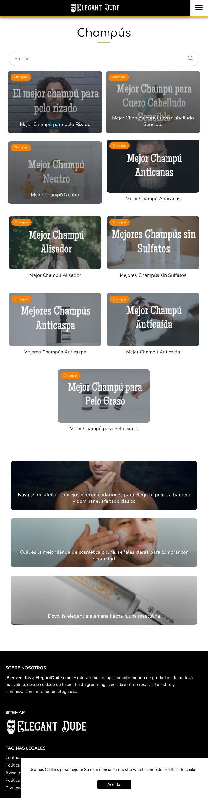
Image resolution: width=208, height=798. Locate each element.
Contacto (14, 758)
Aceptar (114, 784)
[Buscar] (188, 56)
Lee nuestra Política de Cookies (170, 769)
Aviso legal (16, 773)
